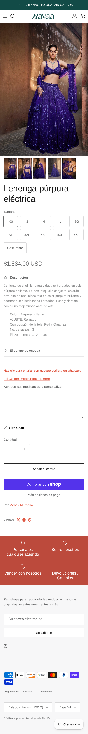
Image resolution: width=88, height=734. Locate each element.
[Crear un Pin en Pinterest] (29, 520)
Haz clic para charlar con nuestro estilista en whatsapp (42, 370)
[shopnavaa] (44, 16)
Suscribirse (44, 632)
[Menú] (5, 16)
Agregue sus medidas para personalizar (33, 386)
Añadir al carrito (44, 469)
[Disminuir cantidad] (8, 449)
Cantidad (10, 439)
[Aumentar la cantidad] (26, 449)
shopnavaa (18, 718)
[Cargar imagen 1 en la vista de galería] (44, 89)
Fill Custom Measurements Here (27, 379)
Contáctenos (45, 691)
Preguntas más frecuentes (18, 691)
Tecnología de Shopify (38, 718)
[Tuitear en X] (18, 520)
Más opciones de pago (44, 495)
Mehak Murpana (21, 505)
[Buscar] (15, 16)
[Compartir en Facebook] (24, 520)
